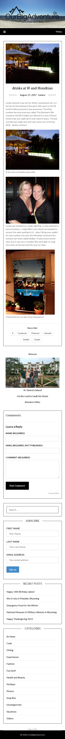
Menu (59, 31)
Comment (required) (18, 457)
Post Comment (17, 485)
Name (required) (15, 433)
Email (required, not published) (24, 445)
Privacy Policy (54, 493)
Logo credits (32, 729)
